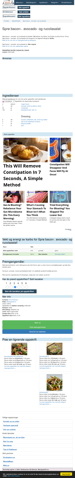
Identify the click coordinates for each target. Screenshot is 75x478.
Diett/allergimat (30, 2)
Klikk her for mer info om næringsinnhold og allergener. (19, 40)
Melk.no (6, 465)
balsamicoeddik (26, 123)
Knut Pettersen (13, 300)
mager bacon (25, 104)
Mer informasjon (14, 475)
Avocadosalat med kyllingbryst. (13, 356)
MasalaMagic (8, 461)
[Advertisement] (37, 74)
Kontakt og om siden (11, 421)
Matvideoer (7, 445)
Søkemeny (19, 2)
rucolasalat (24, 108)
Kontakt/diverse (66, 2)
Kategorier (54, 2)
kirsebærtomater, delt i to (28, 110)
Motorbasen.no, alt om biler (14, 437)
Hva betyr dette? (60, 254)
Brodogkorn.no (9, 457)
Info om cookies (9, 429)
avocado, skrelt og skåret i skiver (31, 106)
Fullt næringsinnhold (37, 327)
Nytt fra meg (8, 441)
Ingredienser (43, 2)
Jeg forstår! (66, 474)
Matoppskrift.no (11, 302)
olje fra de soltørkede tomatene (30, 122)
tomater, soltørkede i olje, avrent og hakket (34, 120)
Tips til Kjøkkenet (10, 449)
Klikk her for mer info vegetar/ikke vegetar (15, 46)
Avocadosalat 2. (44, 356)
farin (22, 125)
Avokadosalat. (43, 392)
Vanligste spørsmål (10, 425)
